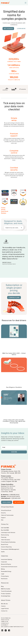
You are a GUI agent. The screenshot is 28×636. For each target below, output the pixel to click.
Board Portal (4, 544)
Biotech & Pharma (6, 564)
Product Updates (6, 593)
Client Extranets (5, 539)
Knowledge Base (5, 596)
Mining (3, 569)
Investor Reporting (6, 546)
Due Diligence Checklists (14, 387)
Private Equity (5, 576)
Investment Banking (6, 559)
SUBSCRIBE (14, 452)
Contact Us (4, 611)
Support (3, 517)
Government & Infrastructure (9, 566)
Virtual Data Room (6, 510)
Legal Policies (5, 608)
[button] (25, 2)
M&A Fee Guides (5, 588)
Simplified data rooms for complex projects (14, 15)
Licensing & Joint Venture (8, 532)
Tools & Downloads (6, 591)
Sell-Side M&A (5, 527)
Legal (2, 573)
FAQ (2, 520)
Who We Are (4, 603)
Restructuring (5, 535)
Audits (3, 551)
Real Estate (4, 578)
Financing (3, 537)
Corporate (4, 561)
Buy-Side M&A (5, 530)
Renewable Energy (6, 571)
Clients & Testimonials (7, 515)
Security (3, 512)
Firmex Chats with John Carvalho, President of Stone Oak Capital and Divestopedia (14, 421)
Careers (3, 606)
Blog (2, 586)
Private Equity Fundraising (8, 542)
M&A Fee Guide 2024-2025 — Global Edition (14, 354)
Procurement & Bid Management (10, 549)
